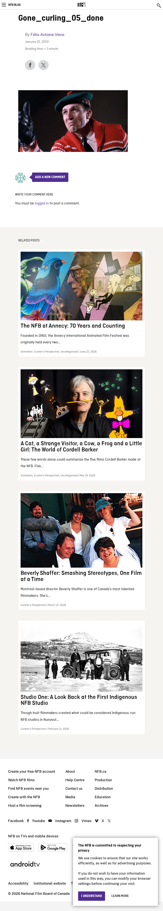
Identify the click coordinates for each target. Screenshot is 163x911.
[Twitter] (43, 65)
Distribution (104, 789)
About (70, 772)
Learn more (120, 896)
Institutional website (50, 883)
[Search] (159, 5)
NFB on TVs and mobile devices (33, 836)
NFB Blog (14, 5)
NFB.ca (100, 772)
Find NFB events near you (28, 789)
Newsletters (74, 806)
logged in (42, 203)
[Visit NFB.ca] (89, 5)
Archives (101, 806)
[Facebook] (30, 65)
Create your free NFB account (31, 772)
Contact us (73, 789)
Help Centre (74, 780)
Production (103, 780)
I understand (91, 896)
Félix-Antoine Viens (47, 34)
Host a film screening (25, 806)
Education (103, 797)
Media (70, 797)
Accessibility (18, 883)
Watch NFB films (21, 780)
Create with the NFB (24, 797)
